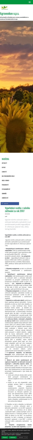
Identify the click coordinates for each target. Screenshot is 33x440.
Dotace (3, 167)
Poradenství (5, 185)
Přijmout (5, 437)
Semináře (4, 193)
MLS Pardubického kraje (8, 176)
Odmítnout (12, 437)
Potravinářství (6, 189)
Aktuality (4, 163)
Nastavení (21, 437)
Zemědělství (5, 198)
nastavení (18, 434)
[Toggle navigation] (29, 2)
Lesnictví (4, 172)
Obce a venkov (5, 180)
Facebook (5, 203)
